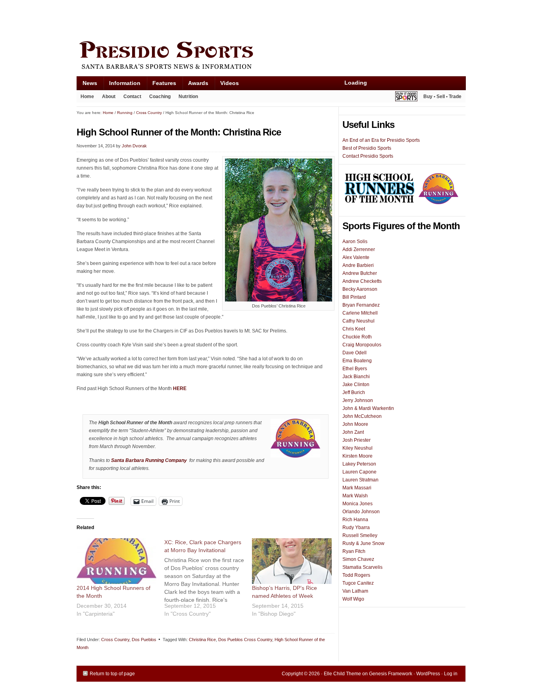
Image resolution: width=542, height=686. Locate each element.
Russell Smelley (359, 535)
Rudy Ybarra (356, 527)
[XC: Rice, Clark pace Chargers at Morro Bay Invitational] (208, 581)
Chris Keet (353, 329)
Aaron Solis (354, 241)
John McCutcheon (362, 416)
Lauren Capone (359, 472)
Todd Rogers (356, 575)
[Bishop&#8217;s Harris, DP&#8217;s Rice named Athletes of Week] (292, 561)
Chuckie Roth (357, 337)
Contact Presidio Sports (367, 156)
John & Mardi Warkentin (368, 408)
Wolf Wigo (353, 599)
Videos (229, 83)
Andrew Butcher (359, 273)
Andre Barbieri (358, 265)
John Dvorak (134, 145)
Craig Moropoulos (361, 345)
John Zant (353, 432)
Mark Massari (356, 488)
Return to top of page (112, 673)
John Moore (355, 424)
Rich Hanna (355, 519)
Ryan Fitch (353, 551)
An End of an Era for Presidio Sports (381, 140)
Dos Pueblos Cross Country (245, 639)
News (87, 85)
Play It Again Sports (406, 97)
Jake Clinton (355, 384)
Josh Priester (356, 440)
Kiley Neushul (357, 448)
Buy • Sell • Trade (442, 96)
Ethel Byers (354, 368)
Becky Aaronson (359, 289)
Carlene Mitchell (360, 313)
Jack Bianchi (356, 376)
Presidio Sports (271, 56)
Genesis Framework (390, 673)
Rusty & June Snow (363, 543)
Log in (450, 673)
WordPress (428, 673)
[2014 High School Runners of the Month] (116, 561)
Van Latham (355, 591)
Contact (132, 96)
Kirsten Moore (357, 456)
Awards (195, 85)
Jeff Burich (353, 392)
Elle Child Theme (342, 673)
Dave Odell (354, 353)
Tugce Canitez (358, 583)
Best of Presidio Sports (366, 148)
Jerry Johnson (357, 400)
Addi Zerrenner (358, 249)
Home (87, 96)
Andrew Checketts (362, 281)
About (106, 98)
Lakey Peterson (359, 464)
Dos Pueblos (144, 639)
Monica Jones (357, 503)
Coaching (160, 96)
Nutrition (188, 96)
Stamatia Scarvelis (362, 567)
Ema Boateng (357, 360)
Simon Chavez (358, 559)
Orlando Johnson (361, 511)
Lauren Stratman (360, 480)
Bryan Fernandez (361, 305)
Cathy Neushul (358, 321)
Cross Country (115, 639)
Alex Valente (355, 257)
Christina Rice (202, 639)
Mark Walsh (355, 496)
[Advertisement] (221, 19)
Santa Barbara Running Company (149, 460)
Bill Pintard (354, 297)
